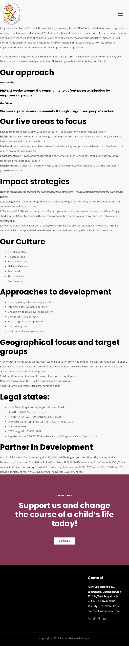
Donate (64, 540)
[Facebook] (99, 618)
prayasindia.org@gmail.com (104, 611)
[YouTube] (104, 618)
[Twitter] (94, 618)
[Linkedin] (89, 618)
